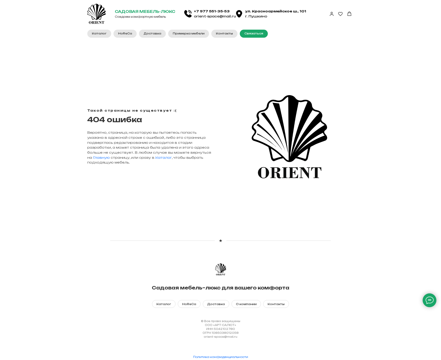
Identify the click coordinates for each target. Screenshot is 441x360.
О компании (246, 304)
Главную (101, 157)
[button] (254, 34)
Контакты (276, 304)
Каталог (163, 157)
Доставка (216, 304)
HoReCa (189, 304)
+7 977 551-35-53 (212, 11)
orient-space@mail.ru (215, 16)
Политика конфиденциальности (220, 357)
